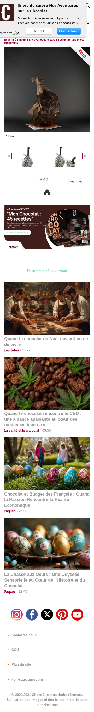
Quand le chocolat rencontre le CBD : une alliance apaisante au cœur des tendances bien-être (43, 419)
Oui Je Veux (69, 31)
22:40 (21, 592)
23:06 (21, 511)
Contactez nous (23, 635)
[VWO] (18, 33)
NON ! (39, 31)
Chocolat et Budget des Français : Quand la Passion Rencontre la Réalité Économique (47, 500)
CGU (14, 650)
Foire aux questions (27, 679)
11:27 (24, 350)
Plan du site (20, 665)
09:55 (45, 430)
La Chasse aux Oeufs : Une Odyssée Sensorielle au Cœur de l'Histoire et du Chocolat (44, 580)
